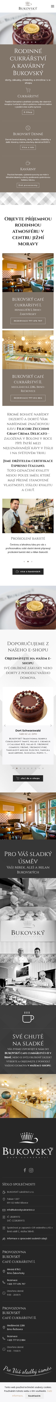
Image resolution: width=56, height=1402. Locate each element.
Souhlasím (34, 1396)
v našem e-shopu (39, 1065)
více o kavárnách (30, 571)
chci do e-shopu (30, 778)
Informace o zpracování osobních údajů (27, 1238)
